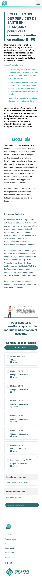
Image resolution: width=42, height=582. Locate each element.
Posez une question (13, 497)
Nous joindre (23, 483)
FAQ (7, 543)
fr (6, 563)
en (11, 563)
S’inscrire (9, 557)
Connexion (9, 552)
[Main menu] (38, 3)
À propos (8, 534)
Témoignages (10, 539)
